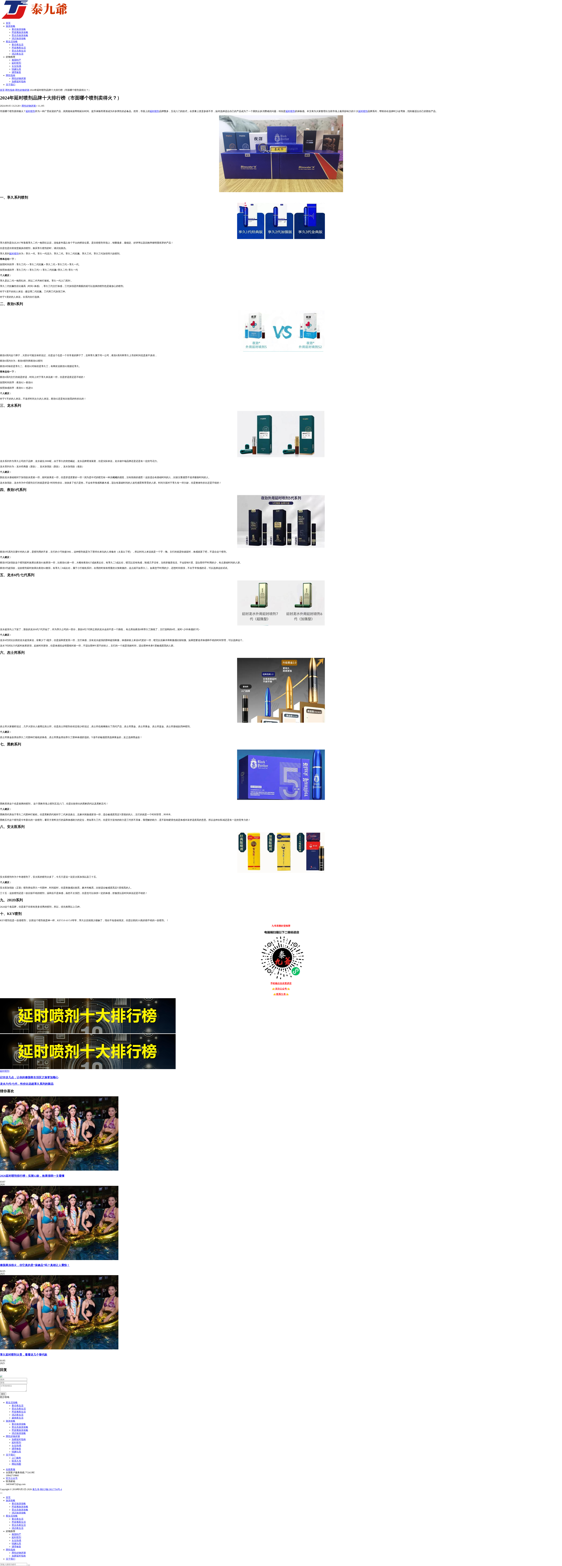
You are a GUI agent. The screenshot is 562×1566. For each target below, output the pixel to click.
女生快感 (16, 66)
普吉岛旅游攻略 (20, 35)
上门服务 (16, 1458)
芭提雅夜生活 (19, 47)
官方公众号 (12, 1478)
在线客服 (10, 1469)
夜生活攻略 (12, 41)
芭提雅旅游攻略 (20, 32)
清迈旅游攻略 (19, 38)
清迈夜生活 (17, 54)
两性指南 (10, 75)
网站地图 (16, 1464)
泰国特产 (16, 60)
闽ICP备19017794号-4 (51, 1489)
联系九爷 (16, 1461)
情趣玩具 (16, 69)
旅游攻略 (10, 26)
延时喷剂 (16, 63)
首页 (8, 23)
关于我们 (10, 84)
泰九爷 (35, 1489)
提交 (3, 1394)
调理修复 (16, 72)
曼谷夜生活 (17, 44)
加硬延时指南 (19, 81)
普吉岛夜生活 (19, 51)
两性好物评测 (19, 78)
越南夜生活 (17, 1418)
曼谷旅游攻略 (19, 29)
